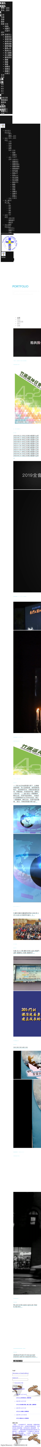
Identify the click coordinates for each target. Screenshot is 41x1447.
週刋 (18, 323)
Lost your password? (18, 1389)
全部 (18, 318)
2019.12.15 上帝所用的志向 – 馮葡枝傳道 (23, 1397)
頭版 (18, 325)
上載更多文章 (18, 1361)
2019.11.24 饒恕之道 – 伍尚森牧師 (22, 1418)
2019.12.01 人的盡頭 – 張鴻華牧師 (22, 1411)
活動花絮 (20, 321)
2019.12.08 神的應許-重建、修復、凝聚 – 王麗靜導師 (26, 1404)
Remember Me (18, 1383)
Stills (18, 320)
